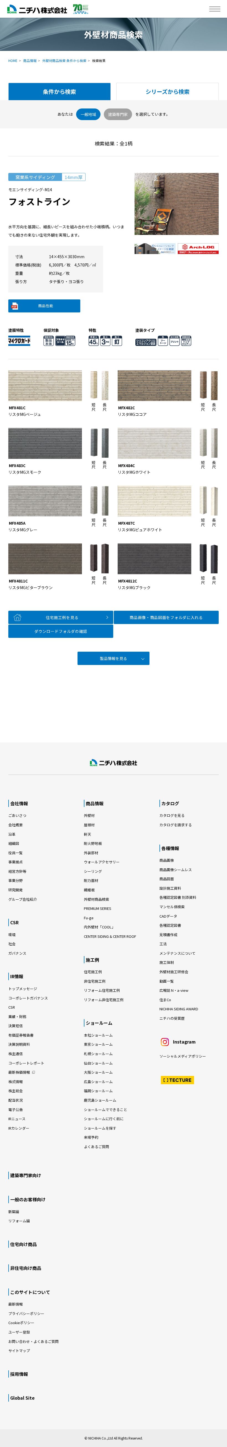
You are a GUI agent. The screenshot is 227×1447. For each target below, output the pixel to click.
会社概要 (15, 824)
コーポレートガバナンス (28, 998)
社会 (12, 943)
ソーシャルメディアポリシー (182, 1056)
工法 (163, 943)
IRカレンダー (18, 1128)
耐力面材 (91, 880)
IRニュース (16, 1118)
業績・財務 (17, 1016)
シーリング (93, 871)
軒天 (87, 834)
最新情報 (15, 1304)
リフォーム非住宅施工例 (103, 999)
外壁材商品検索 (96, 899)
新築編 (13, 1211)
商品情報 (30, 60)
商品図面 (166, 878)
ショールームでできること (105, 1109)
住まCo (165, 999)
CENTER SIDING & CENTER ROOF (110, 936)
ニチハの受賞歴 (172, 1018)
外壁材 (89, 815)
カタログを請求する (175, 824)
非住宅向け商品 (25, 1268)
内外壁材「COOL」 (99, 927)
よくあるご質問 (96, 1146)
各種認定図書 (170, 925)
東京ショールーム (98, 1044)
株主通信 (15, 1053)
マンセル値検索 (172, 906)
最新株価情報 (19, 1072)
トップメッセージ (22, 988)
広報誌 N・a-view (173, 990)
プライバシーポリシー (26, 1313)
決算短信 (15, 1025)
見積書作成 (168, 934)
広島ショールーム (98, 1081)
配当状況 (15, 1100)
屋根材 (89, 824)
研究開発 (15, 889)
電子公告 (15, 1109)
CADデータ (168, 916)
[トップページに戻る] (113, 762)
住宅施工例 (93, 971)
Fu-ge (89, 917)
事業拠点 (15, 861)
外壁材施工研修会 (173, 971)
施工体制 (166, 962)
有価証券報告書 (20, 1035)
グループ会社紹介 (22, 899)
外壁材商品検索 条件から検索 (64, 60)
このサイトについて (30, 1292)
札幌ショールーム (98, 1053)
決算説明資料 (19, 1044)
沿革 (12, 834)
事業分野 (15, 880)
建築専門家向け (25, 1175)
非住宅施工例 (94, 981)
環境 (12, 934)
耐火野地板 (93, 843)
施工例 (92, 959)
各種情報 (170, 848)
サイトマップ (19, 1350)
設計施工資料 (170, 888)
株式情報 (15, 1081)
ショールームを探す (100, 1128)
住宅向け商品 (23, 1244)
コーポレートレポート (26, 1063)
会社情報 (19, 803)
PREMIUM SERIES (97, 908)
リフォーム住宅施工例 (102, 990)
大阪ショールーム (98, 1072)
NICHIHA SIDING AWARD (178, 1008)
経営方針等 (17, 871)
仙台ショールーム (98, 1063)
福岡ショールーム (98, 1090)
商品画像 (166, 860)
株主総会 (15, 1090)
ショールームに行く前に (103, 1118)
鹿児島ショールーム (100, 1100)
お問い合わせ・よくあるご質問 (33, 1341)
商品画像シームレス (175, 869)
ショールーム (99, 1022)
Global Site (22, 1397)
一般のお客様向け (28, 1199)
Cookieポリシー (21, 1322)
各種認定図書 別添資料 (177, 897)
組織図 (13, 843)
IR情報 (16, 976)
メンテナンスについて (177, 953)
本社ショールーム (98, 1035)
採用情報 (19, 1374)
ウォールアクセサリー (102, 861)
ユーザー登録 (19, 1332)
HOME (12, 60)
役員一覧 (15, 852)
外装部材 (91, 852)
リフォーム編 (19, 1220)
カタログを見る (172, 815)
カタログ (170, 803)
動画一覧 (168, 981)
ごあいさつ (17, 815)
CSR (14, 922)
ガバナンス (17, 953)
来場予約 (91, 1137)
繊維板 (89, 889)
